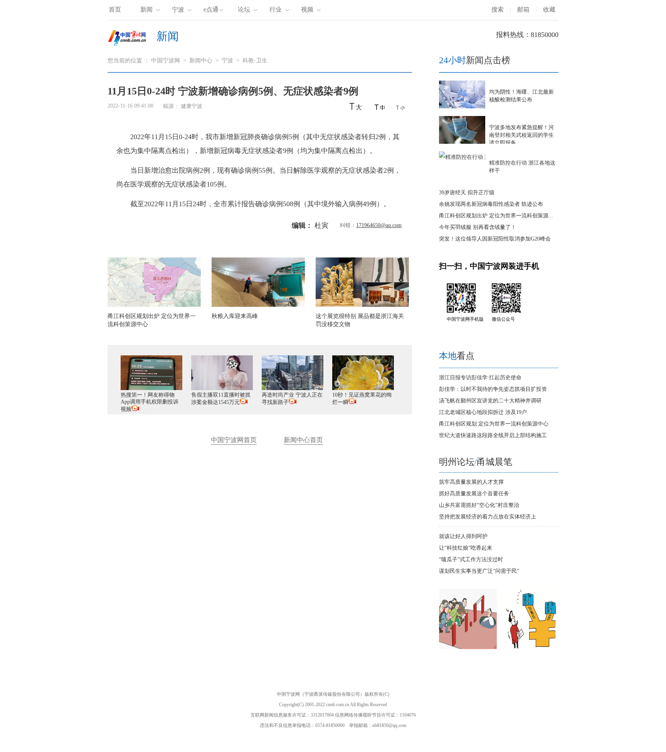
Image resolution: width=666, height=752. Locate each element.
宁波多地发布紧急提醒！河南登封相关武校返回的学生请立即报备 (521, 135)
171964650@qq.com (379, 225)
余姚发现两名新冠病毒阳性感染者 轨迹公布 (491, 204)
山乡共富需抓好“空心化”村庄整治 (479, 505)
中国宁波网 (165, 60)
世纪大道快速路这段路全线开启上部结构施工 (493, 435)
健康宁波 (191, 106)
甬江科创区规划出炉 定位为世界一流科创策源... (496, 216)
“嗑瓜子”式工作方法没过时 (471, 559)
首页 (115, 9)
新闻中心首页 (303, 440)
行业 (275, 9)
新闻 (146, 9)
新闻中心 (200, 60)
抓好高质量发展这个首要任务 (474, 493)
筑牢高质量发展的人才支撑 (471, 482)
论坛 (244, 9)
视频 (307, 9)
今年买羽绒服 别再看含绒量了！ (477, 227)
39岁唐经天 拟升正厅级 (466, 192)
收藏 (549, 9)
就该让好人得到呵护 (463, 536)
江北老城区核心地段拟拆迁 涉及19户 (483, 412)
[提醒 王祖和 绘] (468, 647)
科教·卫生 (254, 60)
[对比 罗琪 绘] (530, 647)
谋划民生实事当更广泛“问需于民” (479, 571)
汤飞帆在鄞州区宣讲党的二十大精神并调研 (490, 401)
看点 (456, 356)
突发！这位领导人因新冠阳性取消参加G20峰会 (495, 239)
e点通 (211, 9)
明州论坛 (456, 462)
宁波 (178, 9)
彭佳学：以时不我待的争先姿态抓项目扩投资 (493, 389)
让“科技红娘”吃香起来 (465, 548)
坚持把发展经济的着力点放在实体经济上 (487, 517)
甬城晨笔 (494, 462)
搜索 (497, 9)
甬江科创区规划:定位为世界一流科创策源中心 (493, 424)
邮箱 (523, 9)
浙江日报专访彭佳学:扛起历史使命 (480, 377)
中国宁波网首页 (234, 440)
